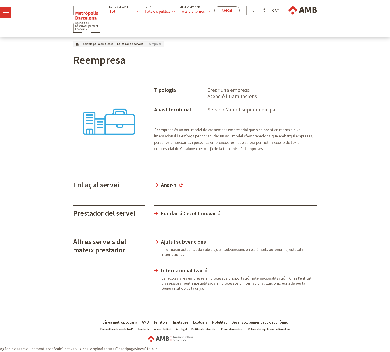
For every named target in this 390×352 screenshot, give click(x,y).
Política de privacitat (204, 329)
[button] (252, 10)
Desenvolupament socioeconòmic (260, 322)
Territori (160, 322)
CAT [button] (276, 10)
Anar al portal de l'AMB (302, 10)
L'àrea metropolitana (119, 322)
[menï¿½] (5, 12)
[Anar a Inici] (77, 43)
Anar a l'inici (86, 19)
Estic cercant (118, 7)
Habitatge (180, 322)
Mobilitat (219, 322)
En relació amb (190, 7)
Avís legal (181, 329)
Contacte (144, 329)
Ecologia (200, 322)
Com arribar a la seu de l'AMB (116, 329)
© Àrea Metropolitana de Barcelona (269, 329)
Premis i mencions (232, 329)
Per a (147, 7)
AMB (145, 322)
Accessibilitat (162, 329)
